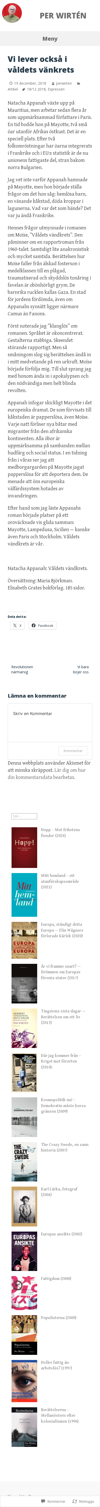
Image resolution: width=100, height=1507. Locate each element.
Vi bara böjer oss (81, 669)
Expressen (56, 89)
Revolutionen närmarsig (22, 669)
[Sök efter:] (24, 816)
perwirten (64, 83)
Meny (50, 38)
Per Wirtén (63, 15)
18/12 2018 (36, 89)
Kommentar (73, 751)
